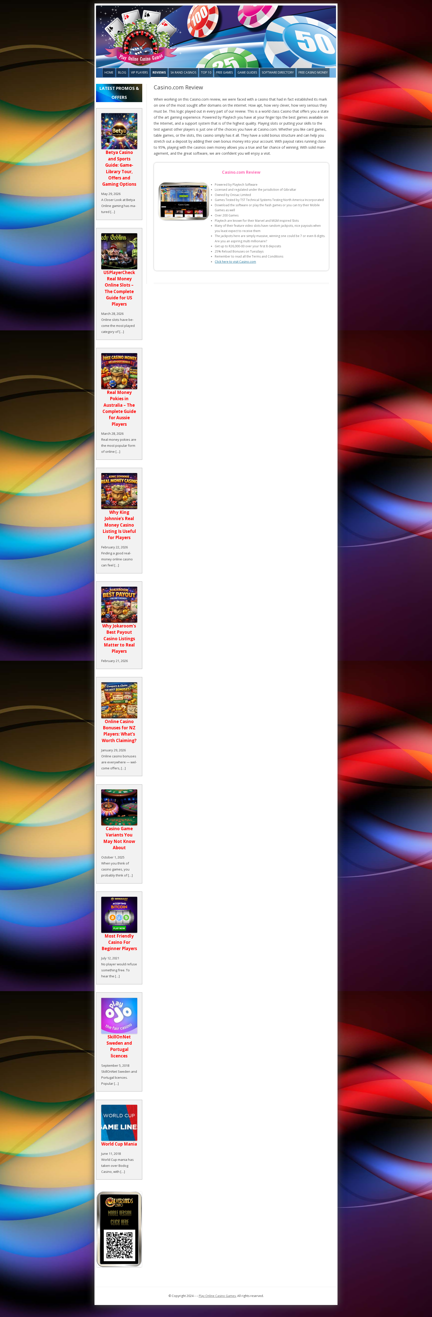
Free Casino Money (313, 72)
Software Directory (278, 72)
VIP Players (139, 72)
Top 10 (206, 72)
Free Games (224, 72)
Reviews (159, 72)
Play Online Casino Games (217, 1296)
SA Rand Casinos (183, 72)
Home (108, 72)
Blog (122, 72)
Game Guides (247, 72)
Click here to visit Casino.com (235, 262)
